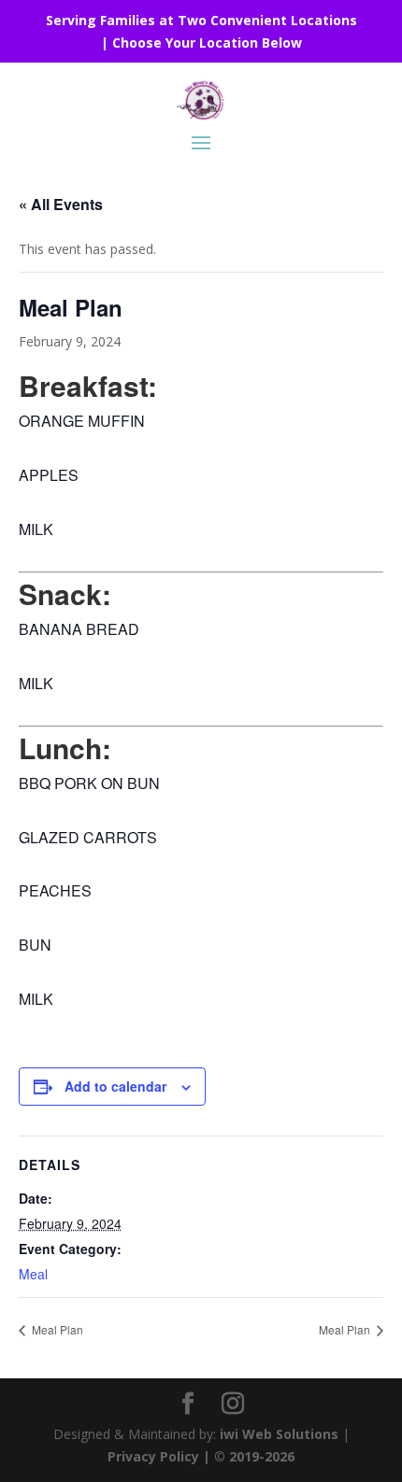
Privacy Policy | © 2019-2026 (201, 1456)
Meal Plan (56, 1329)
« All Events (61, 204)
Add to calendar (115, 1086)
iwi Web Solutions (279, 1434)
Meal (33, 1273)
